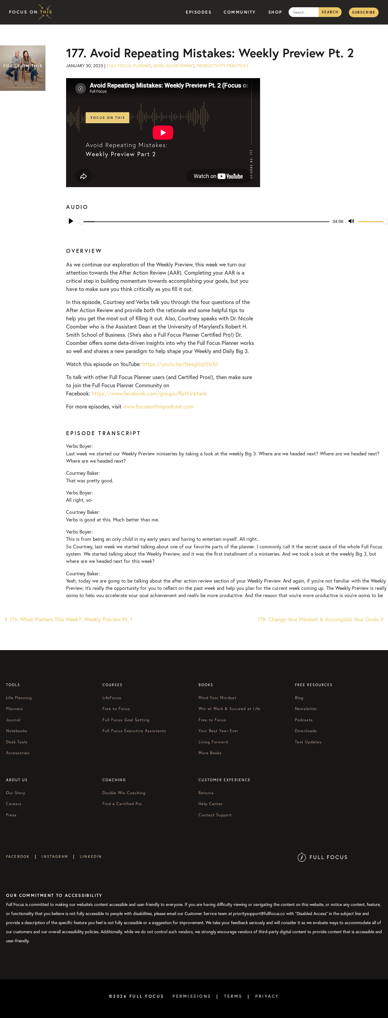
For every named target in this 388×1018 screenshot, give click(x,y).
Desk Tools (17, 742)
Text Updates (308, 742)
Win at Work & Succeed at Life (229, 708)
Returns (206, 792)
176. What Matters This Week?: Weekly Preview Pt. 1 (70, 619)
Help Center (211, 803)
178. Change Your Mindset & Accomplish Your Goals (319, 619)
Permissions (191, 996)
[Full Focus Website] (322, 856)
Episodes (199, 12)
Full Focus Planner (129, 65)
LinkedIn (91, 856)
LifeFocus (111, 697)
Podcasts (304, 719)
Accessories (17, 752)
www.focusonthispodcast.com (158, 406)
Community (240, 12)
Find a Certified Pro (122, 803)
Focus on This (32, 12)
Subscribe (364, 12)
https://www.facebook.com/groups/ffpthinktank (149, 393)
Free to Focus (116, 708)
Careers (14, 803)
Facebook (18, 856)
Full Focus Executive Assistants (134, 730)
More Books (210, 752)
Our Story (15, 792)
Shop (275, 12)
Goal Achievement (173, 65)
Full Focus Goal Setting (126, 719)
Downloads (306, 730)
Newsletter (306, 708)
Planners (14, 708)
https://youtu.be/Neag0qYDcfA (180, 364)
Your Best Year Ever (218, 730)
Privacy (267, 996)
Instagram (55, 856)
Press (11, 815)
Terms (233, 996)
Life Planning (19, 697)
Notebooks (16, 730)
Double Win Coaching (124, 792)
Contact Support (215, 815)
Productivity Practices (222, 65)
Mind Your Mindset (217, 697)
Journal (13, 719)
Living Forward (213, 742)
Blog (299, 697)
